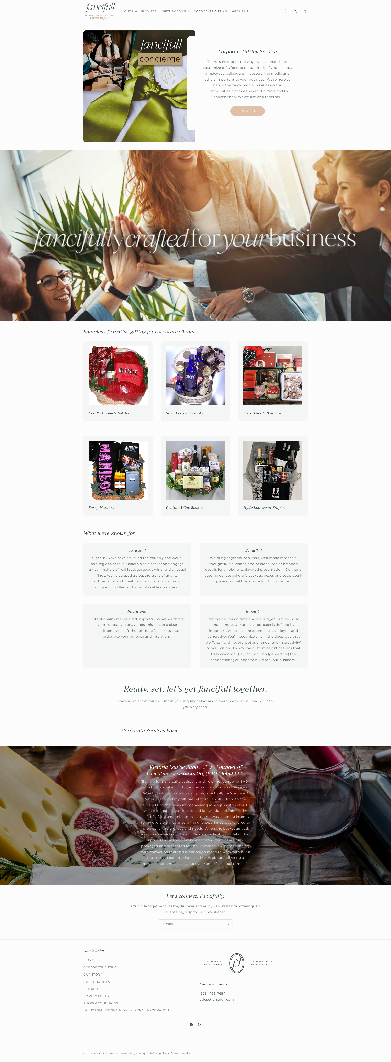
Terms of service (181, 1053)
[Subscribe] (227, 924)
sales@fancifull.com (217, 999)
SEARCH (89, 960)
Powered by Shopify (133, 1053)
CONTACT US (247, 111)
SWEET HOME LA (96, 982)
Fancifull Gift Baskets (106, 1053)
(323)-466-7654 (212, 993)
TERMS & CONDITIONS (100, 1003)
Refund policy (158, 1053)
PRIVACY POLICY (96, 996)
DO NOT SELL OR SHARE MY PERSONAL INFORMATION (126, 1010)
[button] (130, 11)
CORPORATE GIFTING (100, 967)
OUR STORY (92, 974)
